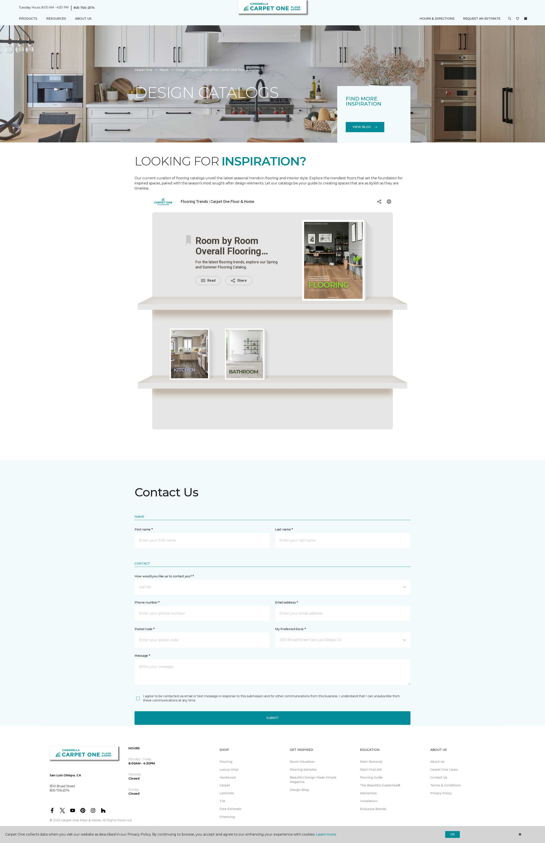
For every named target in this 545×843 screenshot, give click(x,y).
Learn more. (326, 834)
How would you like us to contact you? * (164, 576)
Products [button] (28, 18)
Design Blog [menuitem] (299, 790)
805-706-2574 (84, 8)
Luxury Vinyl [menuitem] (228, 769)
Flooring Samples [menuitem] (303, 769)
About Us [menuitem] (437, 762)
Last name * (284, 529)
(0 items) (525, 18)
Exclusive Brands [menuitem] (373, 809)
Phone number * (147, 602)
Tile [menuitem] (222, 801)
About (164, 70)
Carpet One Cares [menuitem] (444, 769)
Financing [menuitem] (227, 817)
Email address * (286, 602)
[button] (510, 18)
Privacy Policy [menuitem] (441, 793)
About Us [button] (83, 18)
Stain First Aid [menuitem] (371, 769)
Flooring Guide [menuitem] (371, 777)
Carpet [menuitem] (224, 785)
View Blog (362, 127)
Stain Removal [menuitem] (371, 762)
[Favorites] (517, 18)
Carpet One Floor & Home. (81, 820)
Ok (452, 834)
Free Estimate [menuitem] (230, 809)
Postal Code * (144, 629)
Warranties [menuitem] (368, 793)
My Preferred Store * (290, 629)
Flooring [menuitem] (225, 762)
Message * (142, 655)
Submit (272, 718)
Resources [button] (56, 18)
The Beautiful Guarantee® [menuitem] (380, 785)
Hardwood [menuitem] (227, 777)
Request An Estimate (482, 18)
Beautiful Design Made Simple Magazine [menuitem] (313, 780)
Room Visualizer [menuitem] (302, 762)
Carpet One (143, 70)
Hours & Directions (437, 18)
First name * (144, 529)
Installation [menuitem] (368, 801)
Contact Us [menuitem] (438, 777)
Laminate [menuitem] (226, 793)
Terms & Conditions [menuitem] (445, 785)
